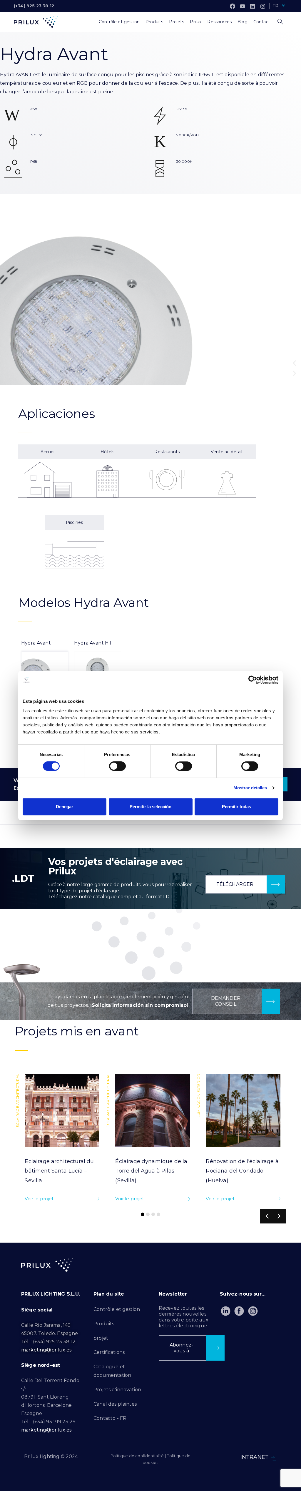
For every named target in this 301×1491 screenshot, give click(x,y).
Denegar (64, 806)
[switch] (117, 766)
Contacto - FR (109, 1418)
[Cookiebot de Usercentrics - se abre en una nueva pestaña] (252, 679)
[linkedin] (252, 6)
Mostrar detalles (250, 787)
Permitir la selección (150, 806)
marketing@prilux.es (46, 1350)
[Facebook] (233, 6)
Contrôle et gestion (116, 1309)
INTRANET (254, 1457)
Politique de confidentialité (137, 1455)
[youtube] (243, 6)
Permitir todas (236, 806)
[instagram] (263, 6)
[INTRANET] (273, 1457)
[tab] (44, 663)
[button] (294, 363)
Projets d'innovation (117, 1389)
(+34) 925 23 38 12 (34, 6)
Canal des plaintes (115, 1404)
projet (100, 1338)
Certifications (109, 1352)
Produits (103, 1323)
